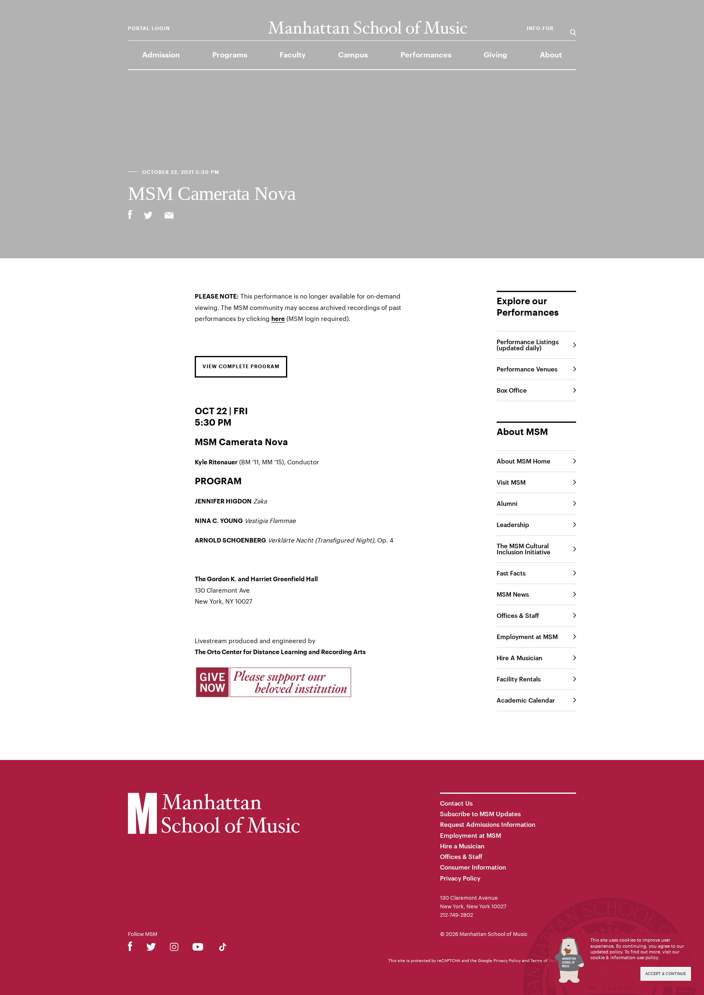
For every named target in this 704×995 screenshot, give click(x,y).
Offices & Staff (518, 615)
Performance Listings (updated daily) (528, 344)
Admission (161, 55)
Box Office (512, 390)
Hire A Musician (519, 657)
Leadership (513, 524)
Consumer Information (473, 867)
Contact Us (456, 803)
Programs (229, 55)
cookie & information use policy (624, 957)
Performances (425, 55)
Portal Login (149, 28)
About (551, 55)
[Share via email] (169, 216)
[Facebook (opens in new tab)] (130, 948)
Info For (540, 28)
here (278, 319)
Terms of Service (546, 960)
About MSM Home (523, 461)
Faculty (292, 55)
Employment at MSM (527, 636)
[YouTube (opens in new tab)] (197, 948)
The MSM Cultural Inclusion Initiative (523, 549)
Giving (495, 55)
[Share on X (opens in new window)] (148, 216)
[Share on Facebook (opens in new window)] (130, 215)
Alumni (507, 503)
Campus (353, 55)
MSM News (513, 594)
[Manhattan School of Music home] (367, 27)
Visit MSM (511, 482)
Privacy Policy (460, 878)
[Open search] (573, 28)
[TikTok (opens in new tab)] (222, 948)
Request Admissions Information (487, 824)
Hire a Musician (462, 846)
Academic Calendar (526, 700)
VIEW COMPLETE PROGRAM (240, 366)
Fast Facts (511, 573)
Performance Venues (527, 369)
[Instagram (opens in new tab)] (174, 948)
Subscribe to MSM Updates (480, 813)
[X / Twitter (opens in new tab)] (151, 948)
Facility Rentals (519, 679)
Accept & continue (665, 974)
